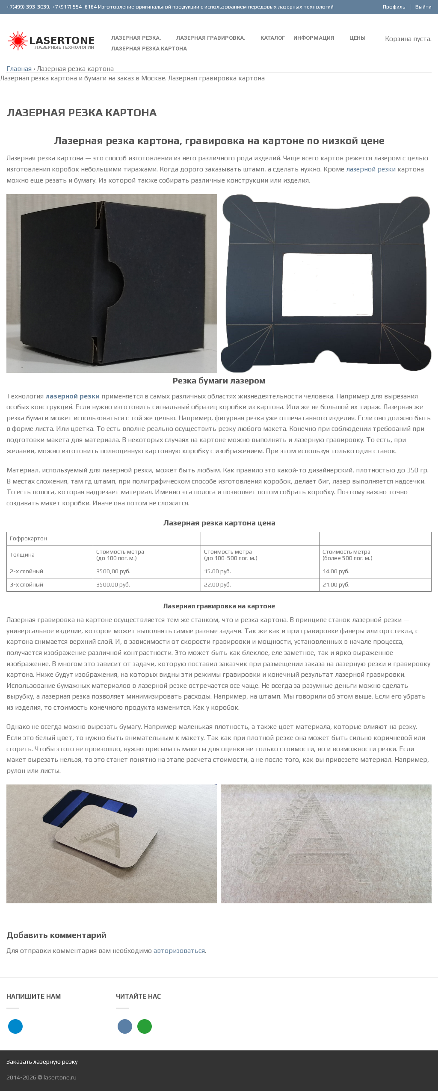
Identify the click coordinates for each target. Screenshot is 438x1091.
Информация (313, 38)
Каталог (272, 38)
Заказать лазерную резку (42, 1061)
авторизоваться (179, 951)
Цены (357, 38)
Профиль (394, 6)
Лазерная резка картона (149, 48)
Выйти (423, 6)
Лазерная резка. (136, 38)
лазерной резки (371, 169)
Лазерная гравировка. (211, 38)
